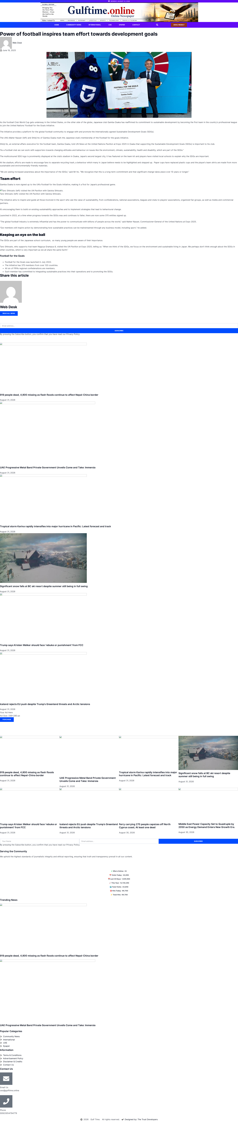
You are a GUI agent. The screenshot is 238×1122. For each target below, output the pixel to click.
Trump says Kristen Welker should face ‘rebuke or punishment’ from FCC (41, 645)
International (95, 25)
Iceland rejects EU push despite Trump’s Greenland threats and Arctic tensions (45, 704)
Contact (136, 25)
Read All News (9, 313)
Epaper (122, 25)
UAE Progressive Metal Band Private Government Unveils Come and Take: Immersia (47, 467)
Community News (73, 25)
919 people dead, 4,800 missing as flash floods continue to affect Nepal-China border (49, 394)
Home (56, 25)
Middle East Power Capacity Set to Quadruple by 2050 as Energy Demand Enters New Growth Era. (206, 826)
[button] (157, 24)
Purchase (7, 719)
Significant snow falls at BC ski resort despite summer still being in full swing (44, 586)
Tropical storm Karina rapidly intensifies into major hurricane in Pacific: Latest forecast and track (55, 526)
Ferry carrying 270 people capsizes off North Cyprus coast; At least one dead (145, 826)
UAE (110, 25)
